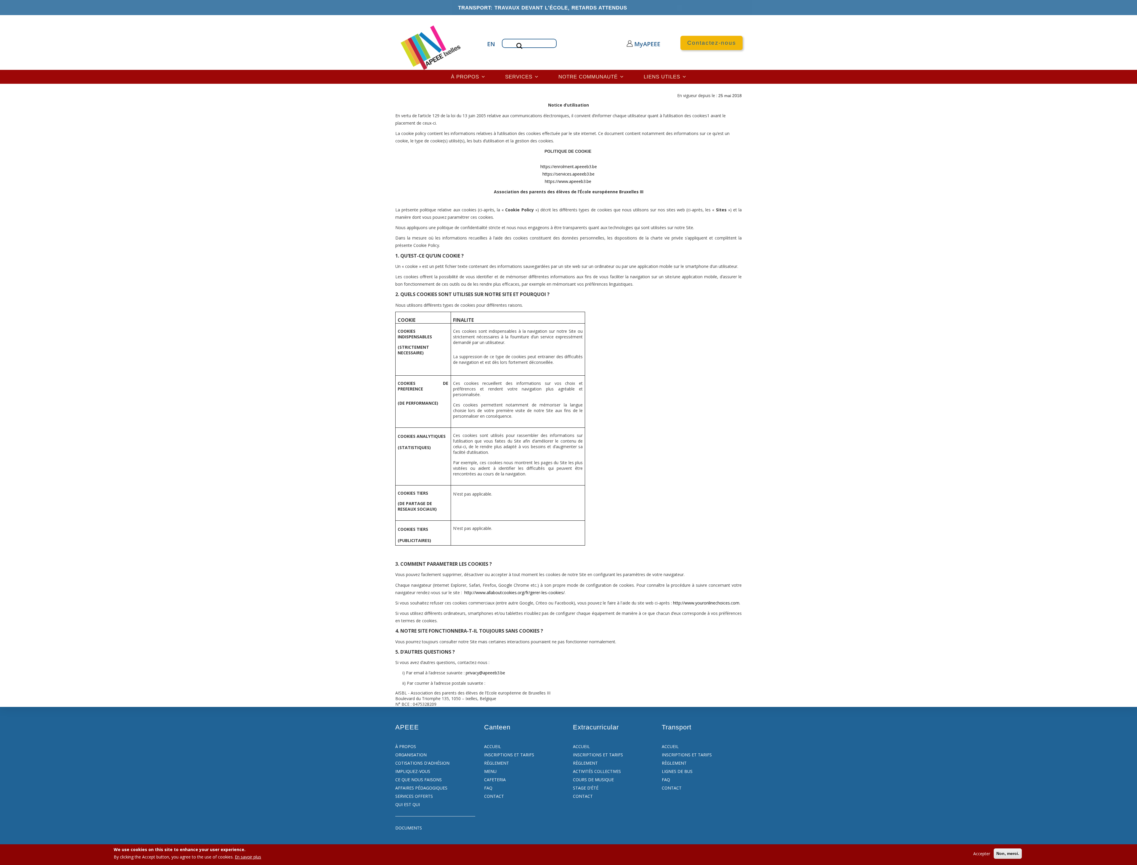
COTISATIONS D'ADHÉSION (422, 763)
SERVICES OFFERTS (414, 796)
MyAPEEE (641, 44)
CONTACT (494, 796)
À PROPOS (405, 746)
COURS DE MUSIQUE (593, 779)
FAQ (488, 788)
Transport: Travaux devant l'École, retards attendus (542, 8)
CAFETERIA (495, 779)
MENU (490, 771)
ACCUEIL (492, 746)
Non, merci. (1007, 853)
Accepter (981, 853)
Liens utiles (663, 77)
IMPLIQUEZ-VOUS (412, 771)
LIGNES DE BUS (677, 771)
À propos (466, 77)
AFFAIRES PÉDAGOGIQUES (421, 788)
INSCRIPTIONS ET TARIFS (509, 755)
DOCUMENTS (408, 828)
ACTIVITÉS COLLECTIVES (597, 771)
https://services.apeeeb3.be (568, 174)
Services (519, 77)
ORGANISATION (411, 755)
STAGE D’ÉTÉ (585, 788)
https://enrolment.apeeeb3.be (568, 166)
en (490, 44)
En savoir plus (248, 857)
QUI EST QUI (407, 804)
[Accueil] (431, 47)
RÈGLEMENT (496, 763)
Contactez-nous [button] (711, 43)
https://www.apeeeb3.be (568, 181)
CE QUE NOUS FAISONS (418, 779)
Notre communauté (588, 77)
